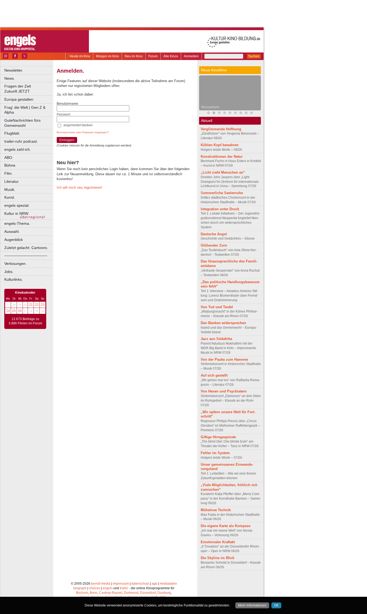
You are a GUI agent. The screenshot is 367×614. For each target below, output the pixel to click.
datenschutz (140, 583)
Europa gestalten (18, 99)
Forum (153, 56)
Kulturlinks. (13, 279)
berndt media (100, 583)
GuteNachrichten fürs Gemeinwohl (22, 123)
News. (9, 78)
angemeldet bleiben (78, 125)
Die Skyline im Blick (217, 558)
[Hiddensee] (240, 113)
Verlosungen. (15, 263)
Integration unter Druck (220, 209)
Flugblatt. (12, 133)
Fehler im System (215, 453)
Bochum (82, 593)
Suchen (254, 56)
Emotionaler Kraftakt (218, 542)
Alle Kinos (170, 56)
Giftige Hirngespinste (218, 437)
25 (14, 311)
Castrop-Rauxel (110, 593)
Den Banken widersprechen (223, 323)
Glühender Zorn (214, 245)
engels (108, 588)
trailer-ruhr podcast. (21, 141)
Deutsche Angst (214, 234)
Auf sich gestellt (214, 375)
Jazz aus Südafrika (216, 339)
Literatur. (11, 181)
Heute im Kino (80, 56)
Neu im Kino (134, 56)
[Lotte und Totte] (251, 113)
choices (94, 588)
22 (37, 305)
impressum (121, 583)
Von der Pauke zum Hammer (224, 359)
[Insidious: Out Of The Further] (208, 113)
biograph (80, 588)
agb (154, 583)
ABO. (8, 157)
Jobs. (8, 271)
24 (8, 311)
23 (43, 305)
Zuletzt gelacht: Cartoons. (26, 247)
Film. (8, 173)
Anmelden (191, 56)
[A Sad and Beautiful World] (230, 113)
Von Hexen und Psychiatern (224, 391)
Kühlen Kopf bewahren (220, 145)
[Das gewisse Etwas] (246, 113)
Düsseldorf (148, 593)
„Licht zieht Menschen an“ (223, 172)
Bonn (94, 593)
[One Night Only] (235, 113)
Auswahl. (12, 231)
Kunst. (9, 197)
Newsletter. (13, 70)
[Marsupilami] (214, 113)
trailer (124, 588)
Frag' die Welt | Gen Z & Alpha (24, 110)
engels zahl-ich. (17, 149)
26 (20, 311)
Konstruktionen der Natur (222, 157)
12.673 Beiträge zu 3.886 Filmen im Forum (25, 321)
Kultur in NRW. (16, 213)
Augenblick (13, 239)
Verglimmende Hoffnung (221, 129)
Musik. (9, 189)
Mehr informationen (252, 605)
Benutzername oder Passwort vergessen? (83, 132)
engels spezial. (17, 205)
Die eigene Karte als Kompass (225, 526)
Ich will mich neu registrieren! (79, 187)
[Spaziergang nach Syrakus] (219, 113)
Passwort (63, 114)
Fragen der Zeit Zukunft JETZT (28, 88)
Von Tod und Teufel (217, 307)
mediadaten (168, 583)
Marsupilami (210, 107)
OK (276, 605)
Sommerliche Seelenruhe (222, 193)
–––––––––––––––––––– (25, 255)
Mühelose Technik (216, 510)
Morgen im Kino (107, 56)
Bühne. (10, 165)
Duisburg (164, 593)
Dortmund (131, 593)
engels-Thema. (17, 223)
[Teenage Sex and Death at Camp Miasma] (224, 113)
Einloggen (66, 140)
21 (31, 305)
